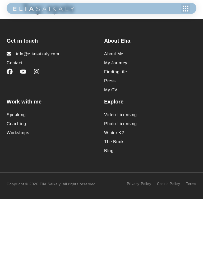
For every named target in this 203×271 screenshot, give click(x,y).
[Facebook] (10, 72)
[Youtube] (23, 72)
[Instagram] (37, 72)
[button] (185, 8)
